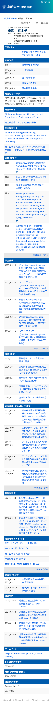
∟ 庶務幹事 (27, 70)
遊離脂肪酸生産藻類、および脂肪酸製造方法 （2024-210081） (32, 603)
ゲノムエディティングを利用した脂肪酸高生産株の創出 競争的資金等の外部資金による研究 (34, 461)
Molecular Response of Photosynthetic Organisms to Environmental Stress (24, 116)
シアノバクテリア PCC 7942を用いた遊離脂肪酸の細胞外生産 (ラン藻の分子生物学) (33, 337)
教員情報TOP (10, 18)
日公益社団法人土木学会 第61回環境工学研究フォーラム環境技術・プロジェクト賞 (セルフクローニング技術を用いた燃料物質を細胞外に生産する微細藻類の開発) (33, 505)
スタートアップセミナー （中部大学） (21, 543)
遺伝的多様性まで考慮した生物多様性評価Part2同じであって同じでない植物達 (33, 369)
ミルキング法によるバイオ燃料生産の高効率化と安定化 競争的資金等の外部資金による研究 (34, 446)
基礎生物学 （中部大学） (16, 558)
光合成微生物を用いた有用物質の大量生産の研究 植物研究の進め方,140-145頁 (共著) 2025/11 (31, 165)
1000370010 (10, 676)
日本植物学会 (28, 77)
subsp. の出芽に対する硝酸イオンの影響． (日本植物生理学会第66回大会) (32, 321)
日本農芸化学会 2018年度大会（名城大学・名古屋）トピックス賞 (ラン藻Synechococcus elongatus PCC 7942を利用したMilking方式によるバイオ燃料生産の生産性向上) (33, 526)
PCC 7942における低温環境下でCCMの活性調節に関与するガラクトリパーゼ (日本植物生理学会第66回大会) (32, 270)
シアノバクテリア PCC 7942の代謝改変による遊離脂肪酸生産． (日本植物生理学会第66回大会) (33, 288)
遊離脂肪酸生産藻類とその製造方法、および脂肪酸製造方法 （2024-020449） (32, 626)
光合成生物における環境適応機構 (20, 122)
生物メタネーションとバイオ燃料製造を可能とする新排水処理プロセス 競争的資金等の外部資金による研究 (34, 432)
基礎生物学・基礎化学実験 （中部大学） (23, 564)
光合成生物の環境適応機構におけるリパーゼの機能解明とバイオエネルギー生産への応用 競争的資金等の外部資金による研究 (34, 416)
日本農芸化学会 (29, 88)
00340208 (9, 666)
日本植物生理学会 (30, 64)
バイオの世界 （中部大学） (16, 548)
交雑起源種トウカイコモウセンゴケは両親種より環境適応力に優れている (33, 389)
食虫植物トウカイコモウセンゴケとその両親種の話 (33, 379)
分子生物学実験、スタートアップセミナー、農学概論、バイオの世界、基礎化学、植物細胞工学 (25, 149)
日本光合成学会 (29, 82)
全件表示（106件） (40, 348)
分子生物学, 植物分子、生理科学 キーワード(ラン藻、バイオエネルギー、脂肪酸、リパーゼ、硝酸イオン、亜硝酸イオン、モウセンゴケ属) (25, 101)
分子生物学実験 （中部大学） (18, 553)
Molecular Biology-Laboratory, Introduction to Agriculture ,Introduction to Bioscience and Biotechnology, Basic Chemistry (25, 137)
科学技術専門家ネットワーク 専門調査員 (34, 589)
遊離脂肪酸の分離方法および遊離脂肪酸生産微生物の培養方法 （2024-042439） (32, 614)
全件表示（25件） (40, 254)
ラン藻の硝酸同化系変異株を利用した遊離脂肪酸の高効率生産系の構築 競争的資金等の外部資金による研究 (34, 476)
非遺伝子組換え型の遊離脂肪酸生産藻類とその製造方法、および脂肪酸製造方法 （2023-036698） (33, 639)
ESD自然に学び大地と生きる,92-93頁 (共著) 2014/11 (31, 178)
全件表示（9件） (41, 487)
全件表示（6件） (41, 569)
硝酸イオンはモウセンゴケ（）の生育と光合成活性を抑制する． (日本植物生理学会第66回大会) (32, 305)
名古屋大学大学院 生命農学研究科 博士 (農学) (34, 53)
